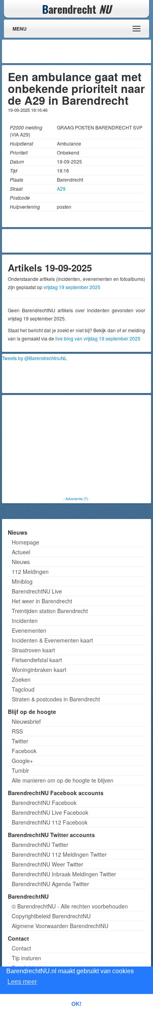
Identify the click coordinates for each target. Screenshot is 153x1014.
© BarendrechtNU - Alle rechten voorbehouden (70, 906)
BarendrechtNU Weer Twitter (47, 864)
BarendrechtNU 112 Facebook (49, 822)
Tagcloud (23, 689)
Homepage (25, 542)
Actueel (21, 552)
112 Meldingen (30, 571)
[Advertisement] (86, 51)
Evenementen (29, 630)
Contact (21, 948)
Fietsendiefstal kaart (37, 660)
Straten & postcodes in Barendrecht (56, 699)
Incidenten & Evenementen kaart (52, 640)
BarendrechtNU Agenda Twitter (50, 884)
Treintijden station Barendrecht (50, 611)
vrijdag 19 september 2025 (72, 287)
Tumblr (20, 770)
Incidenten (25, 620)
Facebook (24, 751)
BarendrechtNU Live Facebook (50, 812)
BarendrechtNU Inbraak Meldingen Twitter (64, 874)
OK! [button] (76, 1004)
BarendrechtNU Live (37, 591)
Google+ (22, 761)
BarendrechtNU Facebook (44, 802)
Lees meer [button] (22, 981)
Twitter (20, 741)
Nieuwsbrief (26, 721)
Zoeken (21, 679)
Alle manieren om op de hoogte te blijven (62, 780)
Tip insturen (26, 958)
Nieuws (21, 562)
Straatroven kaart (33, 650)
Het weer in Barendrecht (42, 601)
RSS (17, 731)
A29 (61, 188)
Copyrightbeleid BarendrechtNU (51, 916)
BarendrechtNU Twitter (40, 844)
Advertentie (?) (77, 498)
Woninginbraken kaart (39, 670)
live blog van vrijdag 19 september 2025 (97, 338)
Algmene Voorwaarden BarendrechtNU (60, 926)
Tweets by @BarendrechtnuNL (34, 358)
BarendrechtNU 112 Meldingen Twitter (59, 854)
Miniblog (22, 581)
